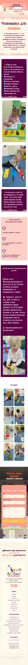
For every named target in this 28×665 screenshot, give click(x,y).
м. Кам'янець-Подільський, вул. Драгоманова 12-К (16, 5)
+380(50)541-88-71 (14, 646)
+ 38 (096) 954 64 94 (18, 11)
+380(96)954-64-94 (14, 648)
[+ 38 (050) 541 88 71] (11, 9)
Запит (4, 506)
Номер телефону (7, 499)
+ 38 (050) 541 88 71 (18, 9)
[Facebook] (20, 14)
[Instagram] (23, 14)
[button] (4, 10)
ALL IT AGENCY (14, 659)
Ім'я (4, 493)
